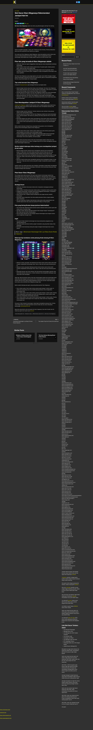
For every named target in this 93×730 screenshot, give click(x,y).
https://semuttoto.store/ (67, 281)
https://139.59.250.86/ (67, 259)
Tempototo (64, 210)
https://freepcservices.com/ (68, 306)
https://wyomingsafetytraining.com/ (69, 268)
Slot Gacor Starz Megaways (50, 313)
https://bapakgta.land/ (66, 136)
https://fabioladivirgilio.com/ (68, 224)
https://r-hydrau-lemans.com (68, 513)
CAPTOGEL (64, 161)
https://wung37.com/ (66, 226)
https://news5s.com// (66, 491)
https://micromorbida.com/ (67, 562)
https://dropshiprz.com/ (67, 270)
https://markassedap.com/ (67, 287)
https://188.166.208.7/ (66, 189)
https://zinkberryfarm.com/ (67, 483)
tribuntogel (64, 267)
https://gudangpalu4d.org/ (5, 718)
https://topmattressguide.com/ (68, 318)
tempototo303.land (66, 139)
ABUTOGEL (64, 150)
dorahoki (32, 310)
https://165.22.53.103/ (66, 488)
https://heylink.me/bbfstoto (68, 319)
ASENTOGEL (64, 148)
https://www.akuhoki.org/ (67, 388)
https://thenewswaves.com (67, 517)
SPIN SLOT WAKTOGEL (67, 290)
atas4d (63, 265)
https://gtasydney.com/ (67, 371)
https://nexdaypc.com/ (66, 558)
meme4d (64, 378)
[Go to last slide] (16, 337)
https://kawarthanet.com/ (67, 560)
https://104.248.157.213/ (67, 356)
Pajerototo (64, 211)
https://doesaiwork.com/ (67, 297)
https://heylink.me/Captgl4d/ (68, 119)
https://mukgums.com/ (66, 325)
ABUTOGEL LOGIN (66, 664)
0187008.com (65, 177)
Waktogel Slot (74, 646)
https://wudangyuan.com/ (67, 341)
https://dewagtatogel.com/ (67, 368)
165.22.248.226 (65, 539)
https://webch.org (65, 505)
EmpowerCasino (23, 84)
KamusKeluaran (65, 95)
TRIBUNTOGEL (65, 295)
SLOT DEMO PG (65, 167)
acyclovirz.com (65, 444)
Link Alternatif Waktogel (67, 242)
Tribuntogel (64, 232)
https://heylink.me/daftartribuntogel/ (70, 303)
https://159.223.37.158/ (67, 195)
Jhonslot (63, 220)
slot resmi (64, 415)
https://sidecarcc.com (66, 116)
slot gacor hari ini (65, 413)
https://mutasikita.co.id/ (67, 453)
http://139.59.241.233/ (66, 261)
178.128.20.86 (65, 545)
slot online (64, 412)
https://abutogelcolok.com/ (67, 278)
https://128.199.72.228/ (67, 305)
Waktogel (64, 201)
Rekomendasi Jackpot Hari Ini (38, 313)
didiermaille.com (65, 526)
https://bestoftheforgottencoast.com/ (70, 302)
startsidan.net (65, 174)
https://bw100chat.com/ (67, 494)
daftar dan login (71, 617)
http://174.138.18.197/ (66, 353)
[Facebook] (77, 2)
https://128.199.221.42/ (67, 188)
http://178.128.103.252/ (67, 191)
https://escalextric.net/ (66, 315)
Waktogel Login (65, 240)
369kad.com (64, 485)
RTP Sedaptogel (67, 641)
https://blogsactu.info (66, 524)
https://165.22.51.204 (66, 123)
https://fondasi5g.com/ (67, 390)
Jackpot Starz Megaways (20, 105)
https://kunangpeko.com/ (67, 387)
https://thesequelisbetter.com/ (68, 185)
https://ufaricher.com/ (66, 230)
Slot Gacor (64, 196)
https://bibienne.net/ (66, 170)
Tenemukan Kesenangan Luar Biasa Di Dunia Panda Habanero (22, 321)
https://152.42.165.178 (66, 126)
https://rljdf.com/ (65, 437)
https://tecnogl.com (66, 523)
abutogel (64, 675)
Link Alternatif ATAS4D (67, 274)
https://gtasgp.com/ (66, 372)
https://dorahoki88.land (67, 511)
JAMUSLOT (64, 349)
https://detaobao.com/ (66, 382)
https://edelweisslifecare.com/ (68, 555)
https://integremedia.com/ (67, 324)
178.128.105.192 (65, 540)
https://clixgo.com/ (66, 499)
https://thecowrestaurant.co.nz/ (68, 482)
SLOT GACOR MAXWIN (67, 158)
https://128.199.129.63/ (67, 256)
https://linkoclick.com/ (66, 180)
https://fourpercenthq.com (67, 508)
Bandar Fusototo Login (67, 160)
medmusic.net (65, 327)
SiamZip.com (64, 445)
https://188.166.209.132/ (67, 254)
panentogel (64, 330)
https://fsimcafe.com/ (66, 492)
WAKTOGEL (64, 286)
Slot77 (63, 145)
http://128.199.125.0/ (66, 401)
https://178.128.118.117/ (67, 362)
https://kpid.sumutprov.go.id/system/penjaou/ (71, 495)
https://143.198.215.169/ (67, 135)
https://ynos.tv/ (65, 434)
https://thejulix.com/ (66, 300)
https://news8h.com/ (66, 308)
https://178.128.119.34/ (67, 343)
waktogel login (3, 712)
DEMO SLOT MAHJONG (67, 166)
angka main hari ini (66, 363)
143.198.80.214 (65, 538)
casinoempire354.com (25, 306)
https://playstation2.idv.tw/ (67, 480)
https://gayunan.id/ (66, 463)
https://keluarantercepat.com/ (68, 117)
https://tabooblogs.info (67, 514)
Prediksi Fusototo (65, 186)
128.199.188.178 (65, 543)
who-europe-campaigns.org (68, 179)
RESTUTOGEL (65, 157)
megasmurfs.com (65, 502)
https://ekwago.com (66, 520)
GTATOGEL (64, 154)
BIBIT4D (63, 163)
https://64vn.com (65, 521)
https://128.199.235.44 (67, 122)
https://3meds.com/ (66, 554)
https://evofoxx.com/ (66, 296)
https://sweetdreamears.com (68, 516)
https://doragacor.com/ (67, 277)
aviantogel (68, 587)
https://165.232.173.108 (67, 125)
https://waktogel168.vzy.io (67, 193)
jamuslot (63, 375)
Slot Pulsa (64, 144)
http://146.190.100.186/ (67, 271)
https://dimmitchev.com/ (67, 567)
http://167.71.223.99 (66, 457)
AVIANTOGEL (65, 155)
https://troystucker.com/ (67, 568)
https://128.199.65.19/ (66, 192)
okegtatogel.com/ (65, 460)
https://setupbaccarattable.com (68, 469)
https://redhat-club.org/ (67, 183)
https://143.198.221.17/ (66, 258)
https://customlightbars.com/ (68, 557)
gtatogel (63, 131)
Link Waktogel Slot (68, 632)
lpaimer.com (64, 442)
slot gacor (64, 416)
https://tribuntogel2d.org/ (5, 715)
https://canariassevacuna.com (68, 470)
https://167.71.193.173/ (66, 489)
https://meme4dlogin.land (67, 461)
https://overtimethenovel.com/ (68, 549)
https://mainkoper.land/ (5, 709)
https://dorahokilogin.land (67, 510)
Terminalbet (64, 217)
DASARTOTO (64, 164)
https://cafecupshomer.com (68, 504)
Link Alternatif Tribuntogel (69, 629)
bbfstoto (63, 328)
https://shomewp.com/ (66, 311)
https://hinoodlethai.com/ (67, 314)
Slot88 (63, 237)
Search (63, 55)
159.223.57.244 (65, 542)
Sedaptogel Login (65, 245)
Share (27, 23)
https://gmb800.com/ (66, 464)
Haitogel (70, 106)
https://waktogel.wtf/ (66, 262)
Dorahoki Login (69, 636)
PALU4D (63, 142)
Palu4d (63, 214)
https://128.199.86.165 (66, 120)
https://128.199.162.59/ (67, 359)
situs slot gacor (65, 418)
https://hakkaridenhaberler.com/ (69, 299)
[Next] (55, 337)
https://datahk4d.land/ (66, 458)
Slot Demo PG (65, 199)
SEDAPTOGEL (65, 152)
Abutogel (64, 205)
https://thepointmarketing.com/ (68, 565)
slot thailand (64, 344)
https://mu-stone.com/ (66, 552)
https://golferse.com (66, 507)
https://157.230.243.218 (67, 535)
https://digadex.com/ (66, 284)
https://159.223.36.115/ (67, 357)
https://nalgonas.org (66, 466)
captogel (63, 404)
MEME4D (76, 99)
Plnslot (63, 221)
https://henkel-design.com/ (67, 309)
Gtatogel (63, 208)
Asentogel (64, 212)
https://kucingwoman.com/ (67, 385)
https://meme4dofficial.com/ (68, 275)
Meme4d (64, 204)
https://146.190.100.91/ (67, 252)
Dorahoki (75, 103)
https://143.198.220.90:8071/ (68, 498)
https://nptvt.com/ (65, 173)
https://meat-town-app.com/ (68, 171)
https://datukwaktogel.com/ (68, 280)
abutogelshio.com (65, 479)
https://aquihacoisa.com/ (67, 428)
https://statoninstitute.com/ (68, 435)
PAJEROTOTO (65, 147)
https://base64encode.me (67, 518)
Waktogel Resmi (67, 631)
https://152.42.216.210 (66, 456)
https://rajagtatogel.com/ (67, 369)
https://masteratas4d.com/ (67, 283)
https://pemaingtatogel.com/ (68, 366)
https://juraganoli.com (66, 129)
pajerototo (64, 410)
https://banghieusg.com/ (67, 322)
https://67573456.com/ (67, 264)
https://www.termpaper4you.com (69, 114)
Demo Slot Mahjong (66, 198)
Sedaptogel (64, 207)
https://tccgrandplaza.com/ (67, 182)
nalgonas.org (64, 176)
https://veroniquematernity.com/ (69, 551)
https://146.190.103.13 (66, 530)
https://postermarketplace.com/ (68, 561)
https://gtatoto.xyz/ (66, 546)
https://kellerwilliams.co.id (67, 536)
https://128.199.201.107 (67, 532)
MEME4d (76, 606)
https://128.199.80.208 (67, 529)
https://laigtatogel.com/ (67, 450)
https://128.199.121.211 (66, 454)
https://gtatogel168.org (67, 128)
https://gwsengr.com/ (66, 564)
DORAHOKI (64, 138)
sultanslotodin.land (66, 335)
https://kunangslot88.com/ (67, 384)
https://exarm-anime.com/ (67, 223)
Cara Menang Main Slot (19, 313)
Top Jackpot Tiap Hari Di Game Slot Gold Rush (48, 320)
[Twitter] (79, 2)
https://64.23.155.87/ (66, 360)
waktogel (64, 331)
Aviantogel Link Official (68, 637)
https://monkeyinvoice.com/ (68, 486)
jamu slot (64, 448)
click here (75, 12)
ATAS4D (63, 340)
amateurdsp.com (65, 396)
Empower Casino (28, 313)
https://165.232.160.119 (67, 533)
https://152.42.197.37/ (66, 548)
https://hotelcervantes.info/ (67, 316)
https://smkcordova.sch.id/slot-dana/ (70, 497)
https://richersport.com (67, 467)
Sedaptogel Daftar (66, 246)
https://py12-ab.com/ (66, 312)
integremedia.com (66, 218)
